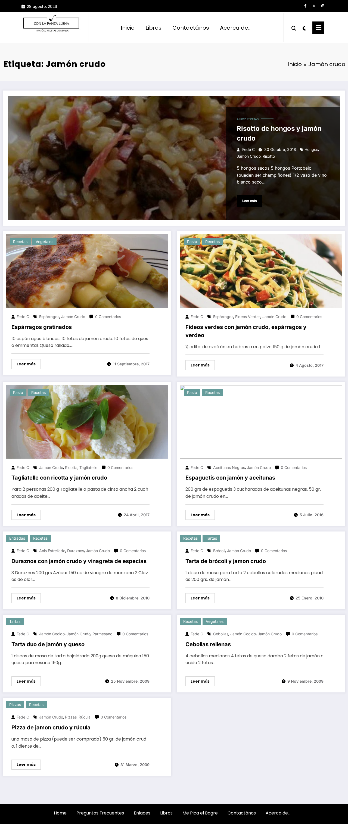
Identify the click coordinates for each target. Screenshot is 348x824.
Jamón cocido (52, 634)
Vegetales (44, 241)
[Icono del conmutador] (318, 27)
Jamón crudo (249, 156)
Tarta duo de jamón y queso (48, 644)
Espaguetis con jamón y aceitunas (230, 477)
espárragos (49, 316)
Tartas (211, 538)
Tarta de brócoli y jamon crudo (225, 561)
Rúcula (85, 717)
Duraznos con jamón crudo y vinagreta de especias (79, 561)
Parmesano (102, 634)
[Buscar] (294, 27)
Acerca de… (235, 28)
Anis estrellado (52, 550)
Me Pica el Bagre (200, 813)
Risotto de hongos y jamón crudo (279, 133)
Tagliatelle (88, 467)
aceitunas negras (229, 467)
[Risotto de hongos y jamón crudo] (174, 158)
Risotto (269, 156)
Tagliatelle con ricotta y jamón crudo (59, 477)
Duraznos (75, 550)
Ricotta (71, 467)
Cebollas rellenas (208, 644)
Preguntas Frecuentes (100, 813)
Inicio (128, 28)
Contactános (190, 28)
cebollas (220, 634)
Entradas (17, 538)
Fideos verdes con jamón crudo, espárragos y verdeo (245, 331)
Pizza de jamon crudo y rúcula (51, 727)
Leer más (249, 201)
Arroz (241, 119)
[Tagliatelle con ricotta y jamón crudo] (87, 421)
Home (60, 813)
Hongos (311, 149)
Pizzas (15, 704)
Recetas (253, 119)
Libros (153, 28)
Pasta (192, 241)
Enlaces (142, 813)
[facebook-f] (305, 6)
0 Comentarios (108, 316)
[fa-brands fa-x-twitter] (314, 6)
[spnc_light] (304, 27)
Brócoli (219, 550)
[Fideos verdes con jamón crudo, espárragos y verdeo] (261, 271)
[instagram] (322, 6)
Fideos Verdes (247, 316)
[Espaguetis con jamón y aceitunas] (261, 421)
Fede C (248, 149)
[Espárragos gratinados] (87, 271)
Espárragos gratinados (41, 327)
